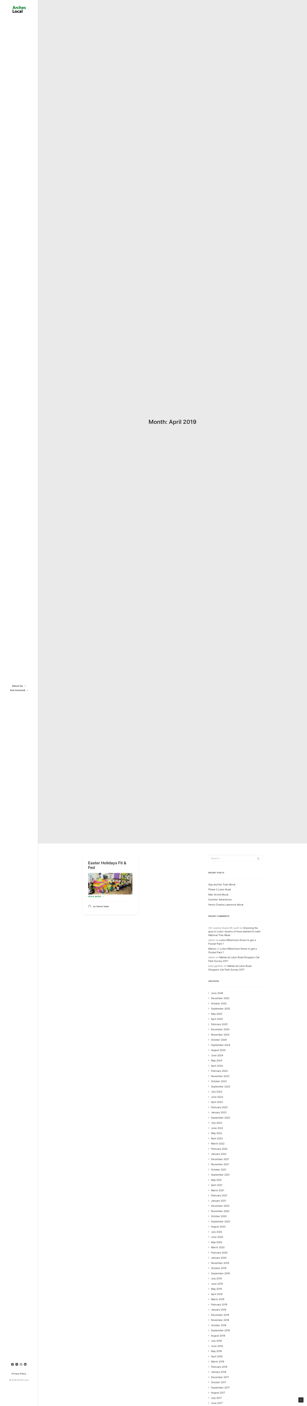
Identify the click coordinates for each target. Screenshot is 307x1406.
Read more (94, 896)
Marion (212, 948)
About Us (17, 685)
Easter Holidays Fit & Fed (107, 865)
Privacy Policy (19, 1373)
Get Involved (17, 690)
